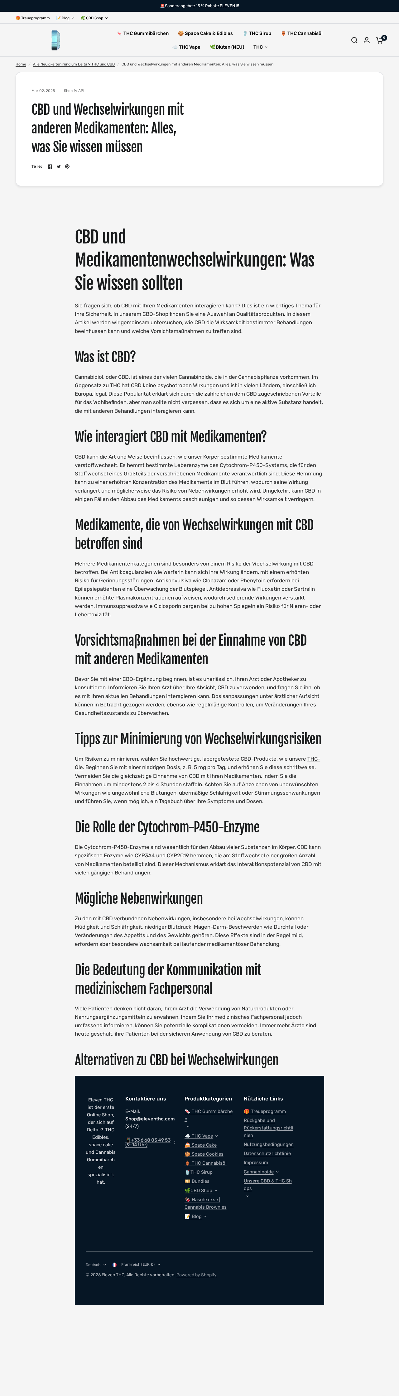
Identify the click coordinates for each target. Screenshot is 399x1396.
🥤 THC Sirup (256, 33)
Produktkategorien (208, 1098)
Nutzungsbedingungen (269, 1144)
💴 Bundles (197, 1181)
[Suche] (354, 40)
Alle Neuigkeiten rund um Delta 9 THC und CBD (74, 64)
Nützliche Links (263, 1098)
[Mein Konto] (367, 40)
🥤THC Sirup (199, 1172)
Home (21, 64)
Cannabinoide (259, 1172)
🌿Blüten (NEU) (227, 47)
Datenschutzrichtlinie (267, 1153)
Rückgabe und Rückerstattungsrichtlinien (268, 1128)
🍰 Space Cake (201, 1145)
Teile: (36, 166)
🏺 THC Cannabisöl (302, 33)
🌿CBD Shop (198, 1190)
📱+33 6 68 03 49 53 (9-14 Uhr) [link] (148, 1142)
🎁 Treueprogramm (33, 18)
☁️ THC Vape (186, 47)
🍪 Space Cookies (204, 1154)
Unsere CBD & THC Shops (268, 1184)
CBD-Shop (155, 314)
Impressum (256, 1162)
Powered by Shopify (196, 1275)
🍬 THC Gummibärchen (143, 33)
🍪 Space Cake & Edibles (205, 33)
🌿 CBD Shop (91, 18)
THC (258, 47)
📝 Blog (63, 18)
